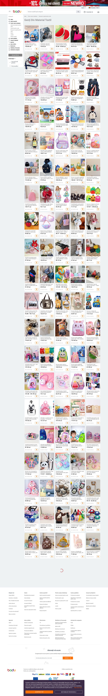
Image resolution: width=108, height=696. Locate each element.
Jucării (12, 34)
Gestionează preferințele (68, 692)
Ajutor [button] (83, 7)
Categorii (10, 16)
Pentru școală (14, 36)
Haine (12, 33)
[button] (9, 11)
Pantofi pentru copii (15, 28)
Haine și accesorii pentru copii (16, 26)
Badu (25, 16)
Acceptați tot (39, 692)
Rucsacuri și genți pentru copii (16, 30)
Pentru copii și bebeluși (32, 16)
